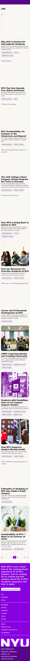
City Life (16, 52)
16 (24, 557)
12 (11, 557)
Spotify (3, 619)
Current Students (19, 144)
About (3, 624)
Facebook (4, 610)
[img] (15, 26)
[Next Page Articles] (28, 557)
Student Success (7, 659)
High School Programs (9, 656)
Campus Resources (7, 52)
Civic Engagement (19, 549)
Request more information (10, 589)
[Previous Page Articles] (2, 557)
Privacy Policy (6, 627)
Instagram (4, 605)
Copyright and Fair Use (9, 630)
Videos (15, 99)
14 (18, 557)
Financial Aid (5, 654)
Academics (4, 597)
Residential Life (18, 414)
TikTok (3, 616)
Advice (3, 600)
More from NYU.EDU (7, 649)
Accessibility (5, 633)
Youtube (4, 613)
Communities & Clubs (7, 55)
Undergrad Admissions (9, 651)
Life (2, 594)
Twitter (3, 607)
